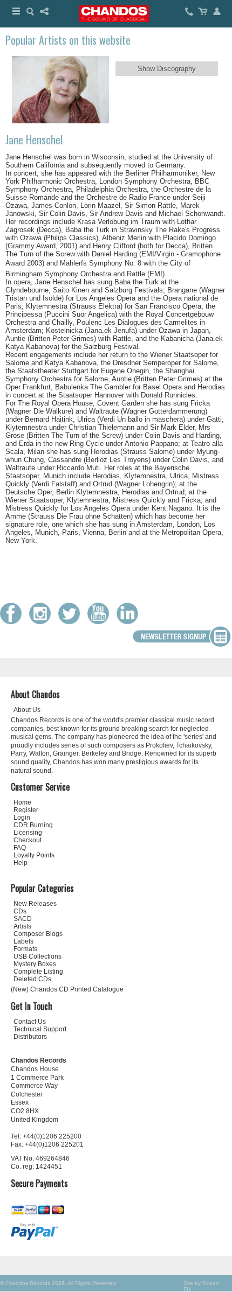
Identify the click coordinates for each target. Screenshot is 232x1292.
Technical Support (39, 1029)
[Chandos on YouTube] (100, 622)
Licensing (27, 832)
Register (25, 810)
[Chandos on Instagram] (42, 622)
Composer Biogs (38, 934)
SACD (22, 919)
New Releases (35, 903)
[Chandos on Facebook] (13, 622)
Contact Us (29, 1021)
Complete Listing (38, 971)
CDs (19, 911)
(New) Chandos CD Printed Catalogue (67, 989)
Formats (25, 949)
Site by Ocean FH (201, 1286)
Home (22, 802)
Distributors (30, 1036)
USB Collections (37, 956)
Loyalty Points (33, 855)
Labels (23, 941)
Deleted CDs (32, 979)
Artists (22, 926)
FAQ (19, 847)
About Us (26, 710)
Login (21, 817)
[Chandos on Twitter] (71, 622)
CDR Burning (33, 825)
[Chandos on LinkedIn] (130, 622)
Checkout (27, 840)
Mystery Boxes (34, 964)
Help (20, 863)
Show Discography (167, 69)
